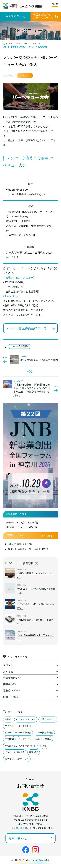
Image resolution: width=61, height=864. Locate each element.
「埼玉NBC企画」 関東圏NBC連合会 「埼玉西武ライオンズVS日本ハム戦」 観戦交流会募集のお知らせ (31, 390)
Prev (5, 357)
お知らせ (8, 671)
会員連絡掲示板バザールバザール (43, 16)
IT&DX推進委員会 (44, 732)
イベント (25, 76)
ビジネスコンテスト (26, 719)
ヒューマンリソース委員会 (18, 732)
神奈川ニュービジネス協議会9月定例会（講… (36, 591)
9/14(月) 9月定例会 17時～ (20, 544)
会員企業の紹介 (12, 677)
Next (56, 386)
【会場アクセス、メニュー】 (19, 277)
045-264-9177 (22, 828)
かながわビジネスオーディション (21, 745)
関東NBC (9, 739)
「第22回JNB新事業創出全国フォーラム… (35, 637)
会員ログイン (13, 16)
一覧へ (30, 371)
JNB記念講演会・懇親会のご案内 (39, 360)
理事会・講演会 (12, 697)
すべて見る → (48, 535)
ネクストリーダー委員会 (17, 726)
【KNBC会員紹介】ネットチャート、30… (35, 575)
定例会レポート (12, 690)
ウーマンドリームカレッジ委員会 (34, 739)
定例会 (8, 719)
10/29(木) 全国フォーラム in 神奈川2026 (27, 549)
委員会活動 (9, 684)
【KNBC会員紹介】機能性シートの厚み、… (35, 622)
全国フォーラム (48, 719)
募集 (44, 745)
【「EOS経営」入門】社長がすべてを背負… (35, 606)
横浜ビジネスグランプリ (17, 758)
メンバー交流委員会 (19, 346)
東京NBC (33, 752)
